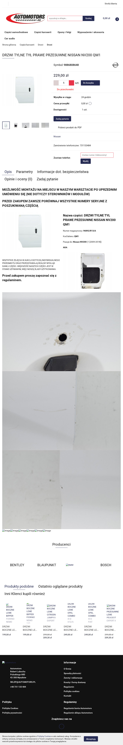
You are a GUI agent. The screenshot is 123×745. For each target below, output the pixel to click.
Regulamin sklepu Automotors (78, 713)
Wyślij (85, 161)
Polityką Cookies (44, 736)
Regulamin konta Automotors (78, 708)
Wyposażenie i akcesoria (90, 32)
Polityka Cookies (10, 708)
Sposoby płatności (72, 673)
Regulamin (69, 687)
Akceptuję (91, 739)
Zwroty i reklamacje (73, 678)
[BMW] (47, 565)
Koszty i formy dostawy (75, 682)
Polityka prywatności (12, 713)
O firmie (67, 669)
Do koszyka (88, 83)
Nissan (57, 136)
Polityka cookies (71, 691)
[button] (70, 663)
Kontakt (67, 696)
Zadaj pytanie (62, 119)
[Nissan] (115, 64)
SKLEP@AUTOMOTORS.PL (23, 682)
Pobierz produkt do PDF (70, 127)
